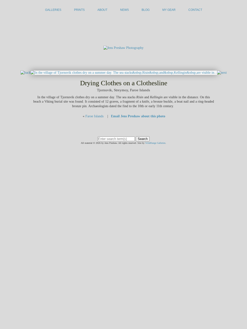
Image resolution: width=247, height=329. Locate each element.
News (124, 10)
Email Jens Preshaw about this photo (138, 116)
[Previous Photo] (26, 72)
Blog (146, 10)
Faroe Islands (94, 116)
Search (143, 139)
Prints (79, 10)
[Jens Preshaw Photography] (123, 48)
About (102, 10)
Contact (195, 10)
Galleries (53, 10)
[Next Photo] (124, 72)
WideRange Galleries (155, 143)
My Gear (169, 10)
